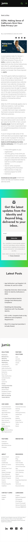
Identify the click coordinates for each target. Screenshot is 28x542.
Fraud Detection (6, 406)
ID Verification (5, 366)
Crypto (17, 410)
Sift (17, 364)
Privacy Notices (5, 519)
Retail (17, 426)
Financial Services (21, 406)
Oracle (17, 362)
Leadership (5, 462)
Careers (4, 460)
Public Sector (19, 422)
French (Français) (20, 503)
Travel (17, 416)
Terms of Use (12, 519)
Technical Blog (20, 464)
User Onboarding (6, 418)
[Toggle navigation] (26, 3)
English (18, 495)
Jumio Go (4, 381)
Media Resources (6, 476)
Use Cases (5, 404)
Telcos (17, 424)
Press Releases (6, 474)
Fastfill (3, 380)
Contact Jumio (7, 492)
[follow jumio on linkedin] (6, 528)
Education (18, 420)
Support (4, 497)
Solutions (5, 352)
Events (4, 480)
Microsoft (18, 361)
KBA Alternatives (6, 445)
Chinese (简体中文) (21, 507)
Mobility (18, 418)
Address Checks (6, 393)
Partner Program (6, 478)
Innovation (19, 439)
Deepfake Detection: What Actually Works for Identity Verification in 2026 (15, 292)
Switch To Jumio (6, 464)
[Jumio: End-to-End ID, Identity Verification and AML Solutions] (4, 4)
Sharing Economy (20, 412)
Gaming (18, 408)
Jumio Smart (5, 457)
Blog (17, 459)
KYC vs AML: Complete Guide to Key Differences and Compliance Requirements (16, 317)
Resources (19, 454)
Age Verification (6, 412)
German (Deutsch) (21, 505)
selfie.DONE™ (5, 364)
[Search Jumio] (22, 3)
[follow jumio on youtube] (11, 528)
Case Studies (19, 462)
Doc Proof (4, 374)
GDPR (5, 72)
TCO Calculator (20, 470)
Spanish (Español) (20, 497)
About (4, 454)
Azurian (18, 359)
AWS (17, 357)
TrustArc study (5, 124)
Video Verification (6, 376)
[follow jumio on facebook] (21, 528)
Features (5, 439)
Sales (3, 499)
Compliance (5, 443)
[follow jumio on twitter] (16, 528)
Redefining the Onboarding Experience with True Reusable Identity (14, 309)
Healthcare (19, 414)
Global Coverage (6, 472)
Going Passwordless (7, 430)
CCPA (3, 62)
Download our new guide (8, 178)
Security (4, 466)
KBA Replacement (7, 432)
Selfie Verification (6, 368)
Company (4, 459)
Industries (19, 404)
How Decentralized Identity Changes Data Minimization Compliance (13, 300)
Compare (4, 447)
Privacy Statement (15, 255)
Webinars (18, 460)
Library (17, 457)
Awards (4, 482)
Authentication (6, 378)
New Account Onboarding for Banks (6, 422)
